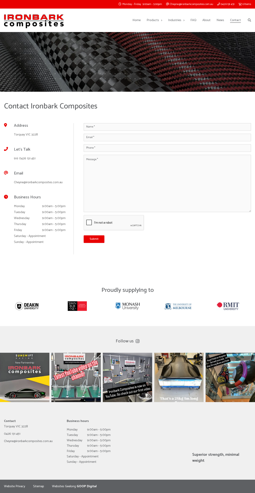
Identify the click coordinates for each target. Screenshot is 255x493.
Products (153, 20)
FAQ (193, 20)
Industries (174, 20)
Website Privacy (14, 486)
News (220, 20)
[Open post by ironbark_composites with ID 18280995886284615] (230, 377)
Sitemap (38, 486)
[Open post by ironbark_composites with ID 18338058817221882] (76, 377)
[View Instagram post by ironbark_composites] (45, 397)
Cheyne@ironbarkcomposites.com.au (191, 4)
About (206, 20)
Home (136, 20)
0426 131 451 (227, 4)
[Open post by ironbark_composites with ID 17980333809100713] (24, 377)
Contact (235, 20)
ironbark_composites (24, 356)
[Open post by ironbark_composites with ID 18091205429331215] (127, 377)
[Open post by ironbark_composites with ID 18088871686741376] (179, 377)
